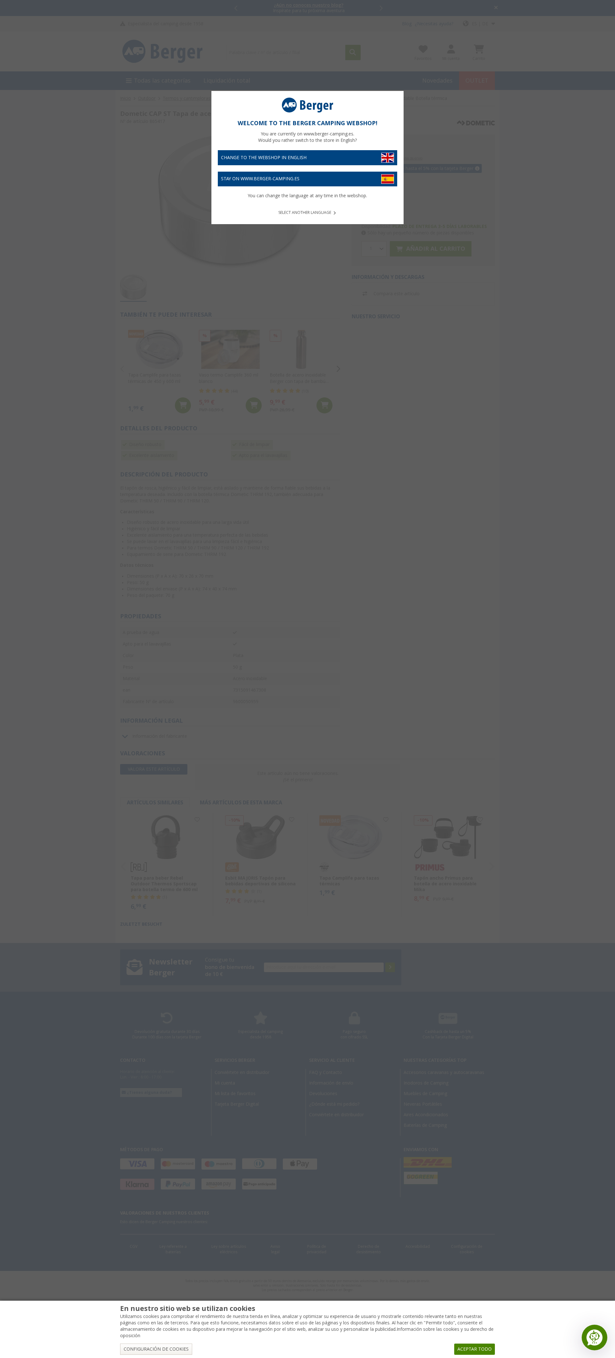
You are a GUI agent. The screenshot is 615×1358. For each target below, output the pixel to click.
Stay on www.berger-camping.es (260, 178)
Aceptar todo (474, 1349)
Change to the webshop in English (264, 157)
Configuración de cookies (156, 1349)
